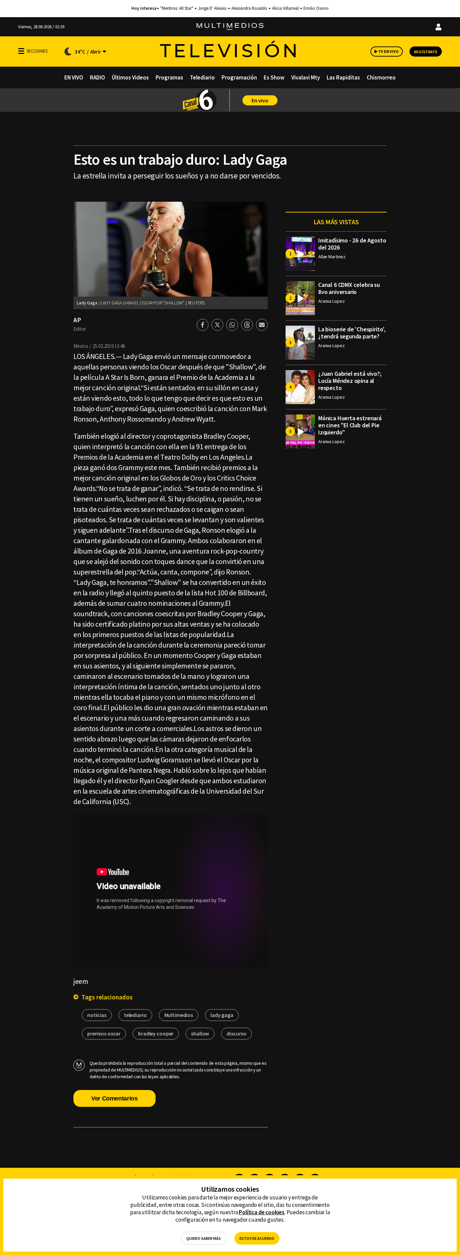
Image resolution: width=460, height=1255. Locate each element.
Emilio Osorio (316, 8)
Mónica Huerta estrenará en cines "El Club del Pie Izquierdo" (350, 425)
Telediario (202, 77)
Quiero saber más (203, 1238)
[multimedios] (230, 27)
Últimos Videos (130, 77)
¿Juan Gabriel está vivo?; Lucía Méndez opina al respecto (350, 381)
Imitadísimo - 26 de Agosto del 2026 (352, 243)
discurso (237, 1033)
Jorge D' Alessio (212, 8)
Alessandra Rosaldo (249, 8)
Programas (169, 77)
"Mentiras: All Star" (176, 8)
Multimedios (178, 1015)
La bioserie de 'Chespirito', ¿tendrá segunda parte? (352, 332)
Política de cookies (262, 1212)
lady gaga (221, 1015)
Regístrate (425, 51)
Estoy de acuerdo (256, 1238)
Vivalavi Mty (305, 77)
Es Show (274, 77)
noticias (96, 1015)
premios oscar (104, 1033)
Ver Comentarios (114, 1098)
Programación (239, 77)
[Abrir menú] (21, 51)
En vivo (260, 100)
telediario (135, 1015)
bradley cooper (155, 1033)
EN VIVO (73, 77)
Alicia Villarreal (285, 8)
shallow (200, 1033)
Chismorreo (381, 77)
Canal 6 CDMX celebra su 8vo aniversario (349, 288)
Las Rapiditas (343, 77)
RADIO (97, 77)
